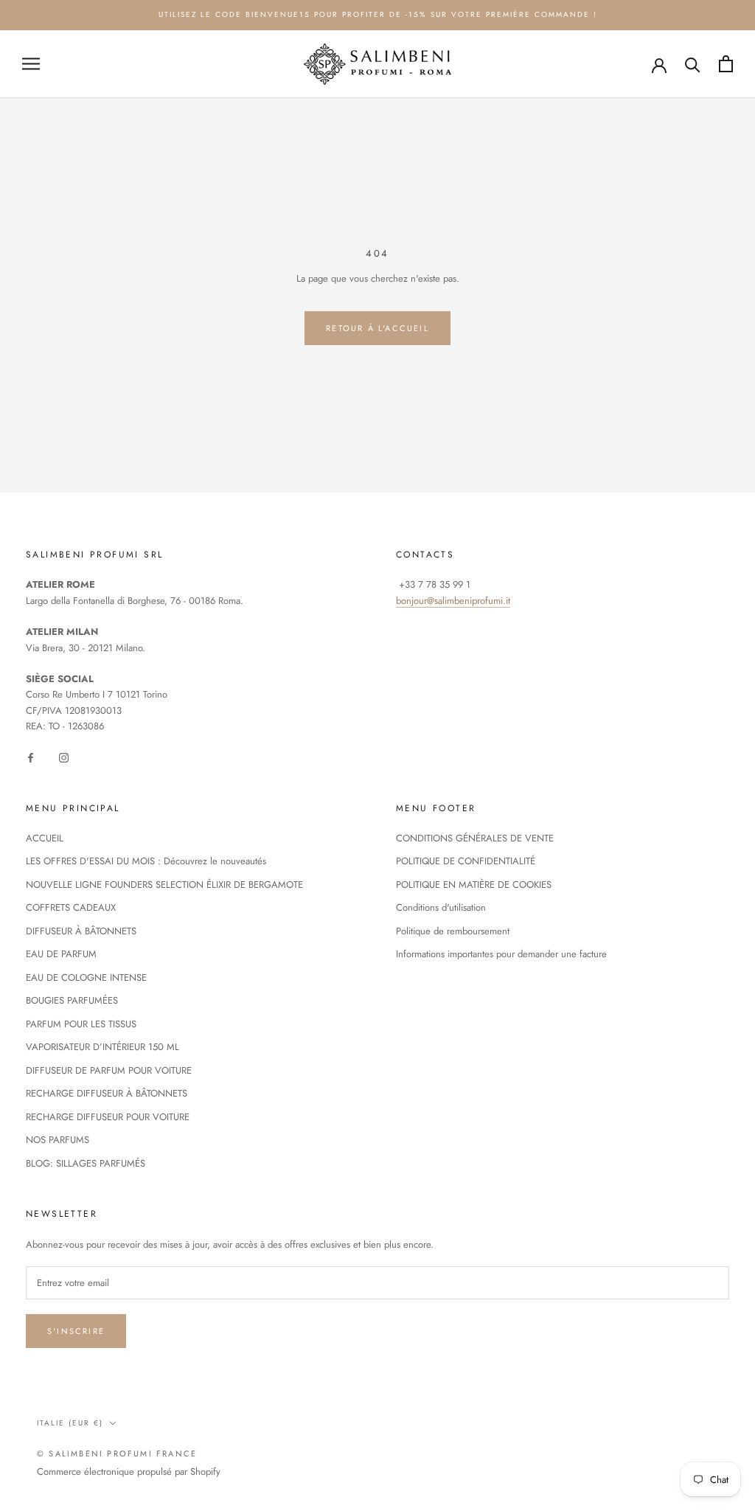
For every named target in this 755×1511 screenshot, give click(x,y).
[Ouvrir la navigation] (31, 64)
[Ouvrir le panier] (726, 63)
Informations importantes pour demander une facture (501, 954)
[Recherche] (692, 64)
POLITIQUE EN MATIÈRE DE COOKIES (474, 885)
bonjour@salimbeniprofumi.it (453, 601)
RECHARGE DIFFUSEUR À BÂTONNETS (106, 1093)
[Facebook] (30, 757)
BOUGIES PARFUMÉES (72, 1000)
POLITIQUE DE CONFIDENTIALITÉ (465, 861)
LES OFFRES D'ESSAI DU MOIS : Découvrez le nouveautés (146, 861)
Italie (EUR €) (70, 1422)
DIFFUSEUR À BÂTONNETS (81, 931)
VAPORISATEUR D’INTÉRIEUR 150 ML (102, 1047)
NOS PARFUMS (57, 1140)
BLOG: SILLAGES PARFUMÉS (85, 1163)
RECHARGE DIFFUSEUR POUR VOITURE (107, 1117)
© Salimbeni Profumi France (117, 1453)
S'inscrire (76, 1331)
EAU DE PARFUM (61, 954)
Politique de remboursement (452, 931)
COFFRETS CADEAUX (71, 907)
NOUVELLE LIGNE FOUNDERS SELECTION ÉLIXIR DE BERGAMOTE (164, 885)
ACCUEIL (44, 838)
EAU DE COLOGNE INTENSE (86, 977)
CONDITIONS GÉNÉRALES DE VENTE (475, 838)
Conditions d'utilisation (441, 907)
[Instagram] (64, 757)
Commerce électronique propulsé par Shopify (128, 1472)
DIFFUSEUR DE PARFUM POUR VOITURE (109, 1070)
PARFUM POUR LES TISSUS (81, 1024)
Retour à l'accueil (377, 328)
